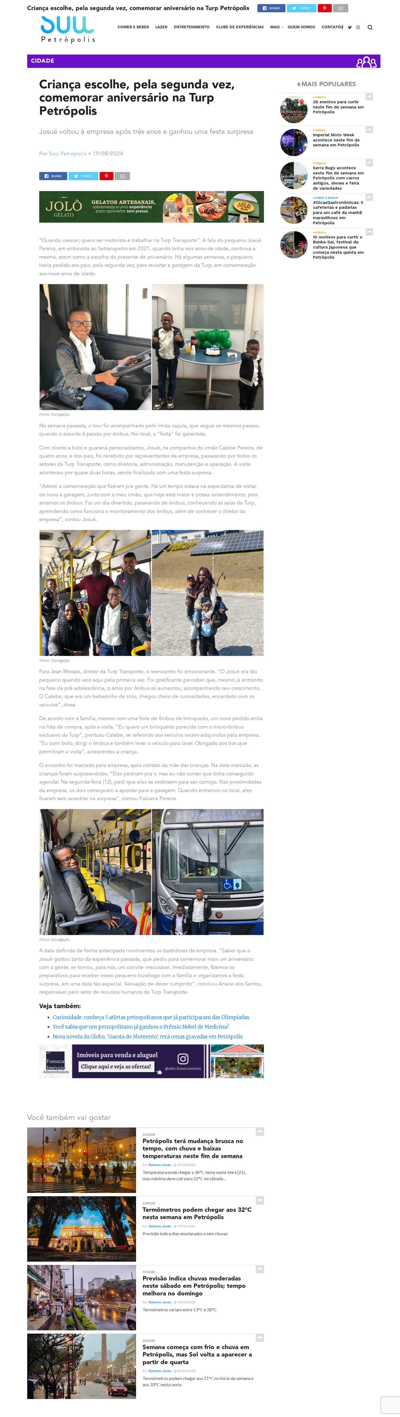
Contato (331, 27)
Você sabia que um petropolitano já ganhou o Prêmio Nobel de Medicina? (141, 1027)
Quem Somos (301, 27)
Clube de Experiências (240, 27)
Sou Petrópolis (68, 154)
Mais (275, 27)
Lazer (161, 27)
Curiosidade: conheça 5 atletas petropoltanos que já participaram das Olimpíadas (151, 1017)
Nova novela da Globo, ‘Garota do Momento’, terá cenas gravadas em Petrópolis (148, 1037)
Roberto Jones (160, 1165)
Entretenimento (192, 27)
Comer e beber (133, 27)
